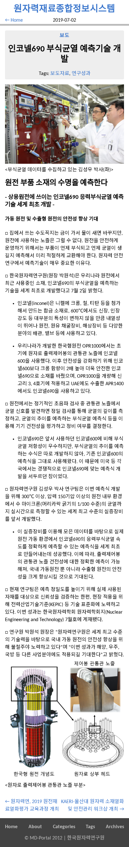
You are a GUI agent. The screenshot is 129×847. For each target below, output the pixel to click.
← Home (14, 20)
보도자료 (59, 73)
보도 (64, 35)
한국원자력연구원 (86, 838)
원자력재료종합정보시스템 (64, 9)
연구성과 (81, 73)
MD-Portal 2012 (46, 838)
